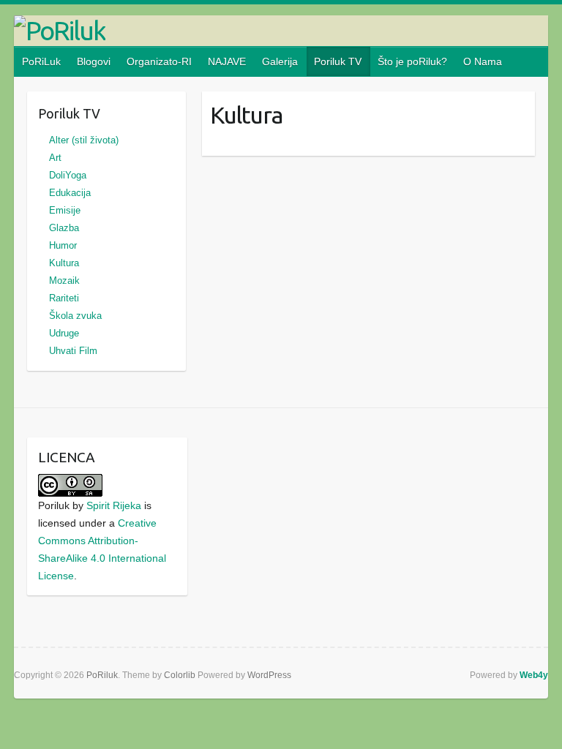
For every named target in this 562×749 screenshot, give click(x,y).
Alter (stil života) (84, 140)
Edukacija (70, 192)
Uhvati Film (73, 350)
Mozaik (64, 280)
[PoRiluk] (281, 30)
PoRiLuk (41, 61)
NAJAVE (227, 61)
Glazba (64, 227)
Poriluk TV (337, 61)
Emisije (64, 210)
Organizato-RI (159, 61)
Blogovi (93, 61)
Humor (63, 245)
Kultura (64, 262)
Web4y (534, 675)
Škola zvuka (75, 315)
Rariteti (64, 298)
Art (55, 157)
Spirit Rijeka (113, 505)
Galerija (280, 61)
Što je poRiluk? (412, 61)
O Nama (482, 61)
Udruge (64, 333)
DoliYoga (67, 175)
